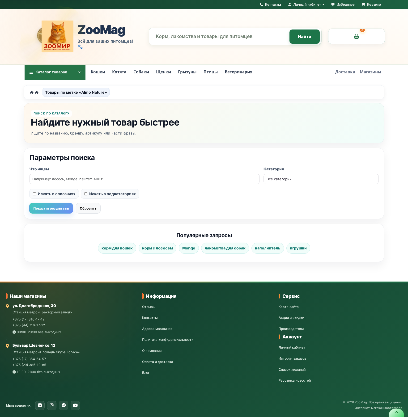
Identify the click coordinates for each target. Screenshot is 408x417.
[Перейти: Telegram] (63, 405)
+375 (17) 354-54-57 (29, 359)
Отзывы (148, 307)
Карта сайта (289, 307)
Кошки (98, 72)
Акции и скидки (291, 318)
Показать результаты (51, 208)
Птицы (211, 72)
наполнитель (267, 248)
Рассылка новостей (295, 380)
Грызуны (187, 72)
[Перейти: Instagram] (51, 405)
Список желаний (292, 369)
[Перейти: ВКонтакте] (40, 405)
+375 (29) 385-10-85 (29, 365)
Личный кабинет (292, 347)
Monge (188, 248)
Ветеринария (238, 72)
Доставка (345, 72)
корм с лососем (157, 248)
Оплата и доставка (157, 362)
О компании (152, 351)
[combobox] (235, 36)
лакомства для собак (225, 248)
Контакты (150, 318)
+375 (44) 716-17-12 (29, 325)
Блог (145, 373)
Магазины (370, 72)
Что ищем (39, 169)
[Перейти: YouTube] (75, 405)
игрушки (298, 248)
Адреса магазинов (157, 329)
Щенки (163, 72)
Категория (274, 169)
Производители (291, 329)
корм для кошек (117, 248)
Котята (119, 72)
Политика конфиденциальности (167, 339)
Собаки (141, 72)
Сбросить (88, 208)
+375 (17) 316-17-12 (28, 319)
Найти (304, 36)
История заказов (292, 358)
